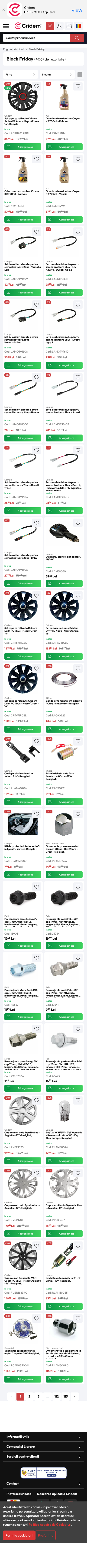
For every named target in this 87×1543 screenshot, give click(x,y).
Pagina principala (14, 49)
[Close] (3, 9)
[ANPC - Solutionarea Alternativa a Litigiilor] (43, 1473)
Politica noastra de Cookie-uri (50, 1524)
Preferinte (45, 1535)
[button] (59, 26)
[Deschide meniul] (6, 26)
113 (66, 1396)
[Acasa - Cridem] (28, 25)
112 (57, 1396)
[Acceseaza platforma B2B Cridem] (50, 26)
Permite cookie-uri (19, 1535)
